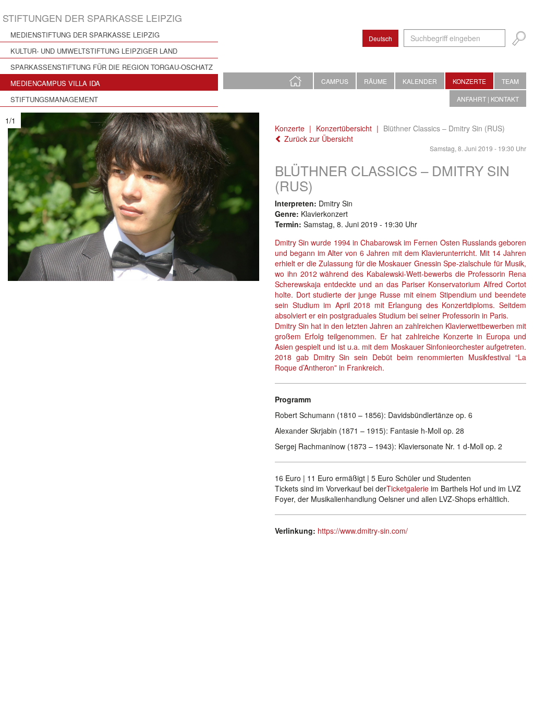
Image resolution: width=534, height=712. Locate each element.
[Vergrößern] (133, 197)
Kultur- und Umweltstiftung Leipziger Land (93, 51)
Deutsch (380, 38)
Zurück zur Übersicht (317, 138)
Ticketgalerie (407, 488)
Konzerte (469, 81)
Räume (375, 81)
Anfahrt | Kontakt (488, 98)
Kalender (420, 81)
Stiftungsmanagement (54, 99)
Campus (334, 81)
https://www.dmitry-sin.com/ (363, 530)
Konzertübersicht (344, 128)
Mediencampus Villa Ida (55, 83)
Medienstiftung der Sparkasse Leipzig (85, 35)
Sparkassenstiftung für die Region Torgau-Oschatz (111, 67)
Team (510, 81)
